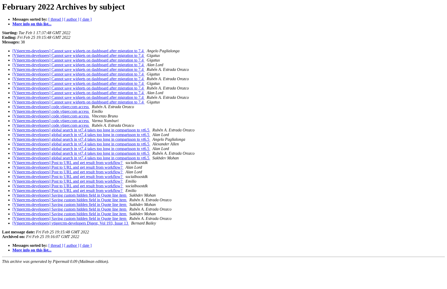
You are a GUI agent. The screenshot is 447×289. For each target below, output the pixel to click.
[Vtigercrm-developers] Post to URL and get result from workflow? (67, 162)
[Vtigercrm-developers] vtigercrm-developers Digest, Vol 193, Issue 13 (70, 223)
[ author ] (71, 19)
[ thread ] (55, 19)
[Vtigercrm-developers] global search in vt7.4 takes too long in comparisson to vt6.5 (81, 130)
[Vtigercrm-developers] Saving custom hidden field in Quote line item (69, 195)
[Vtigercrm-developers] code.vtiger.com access (51, 107)
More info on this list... (31, 24)
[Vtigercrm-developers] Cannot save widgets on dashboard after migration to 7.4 (78, 51)
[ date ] (86, 19)
